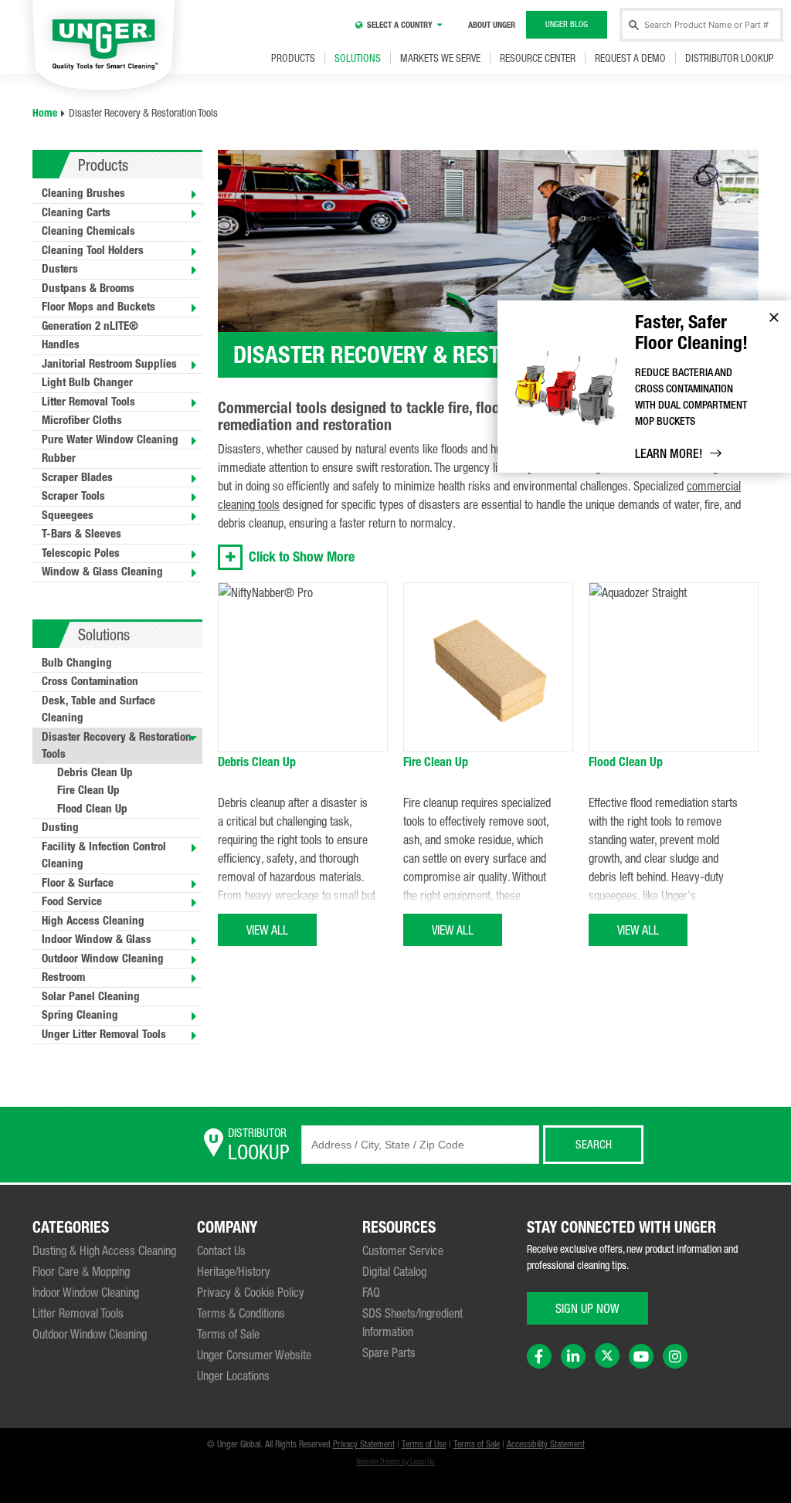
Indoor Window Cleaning (85, 1292)
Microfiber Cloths (82, 420)
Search (593, 1144)
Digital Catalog (394, 1271)
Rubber (59, 458)
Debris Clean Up (95, 772)
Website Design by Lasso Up (395, 1461)
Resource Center (537, 58)
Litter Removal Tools (88, 402)
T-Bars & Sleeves (81, 534)
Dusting (60, 827)
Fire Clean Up (88, 790)
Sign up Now (587, 1308)
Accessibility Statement (546, 1444)
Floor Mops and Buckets (98, 307)
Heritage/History (233, 1271)
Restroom (63, 977)
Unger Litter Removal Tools (104, 1034)
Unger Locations (233, 1376)
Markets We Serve (440, 58)
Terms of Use (424, 1444)
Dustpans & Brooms (88, 288)
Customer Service (402, 1250)
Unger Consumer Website (254, 1355)
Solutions (357, 58)
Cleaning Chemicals (88, 231)
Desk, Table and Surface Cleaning (98, 709)
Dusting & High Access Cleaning (104, 1250)
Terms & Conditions (241, 1313)
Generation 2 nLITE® (90, 326)
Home (44, 113)
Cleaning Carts (76, 212)
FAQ (371, 1292)
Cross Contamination (90, 681)
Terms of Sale (228, 1334)
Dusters (60, 269)
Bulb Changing (77, 663)
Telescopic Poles (81, 553)
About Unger (491, 25)
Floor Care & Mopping (81, 1271)
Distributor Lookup (729, 58)
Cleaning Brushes (83, 193)
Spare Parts (389, 1352)
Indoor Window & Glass (96, 939)
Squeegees (67, 515)
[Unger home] (103, 46)
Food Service (72, 901)
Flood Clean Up (92, 809)
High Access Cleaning (93, 921)
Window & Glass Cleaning (102, 571)
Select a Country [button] (400, 25)
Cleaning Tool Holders (93, 250)
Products (293, 58)
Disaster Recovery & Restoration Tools (117, 746)
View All (267, 930)
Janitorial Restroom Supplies (109, 364)
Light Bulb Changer (87, 382)
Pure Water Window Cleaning (110, 439)
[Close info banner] (774, 317)
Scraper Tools (73, 496)
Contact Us (221, 1250)
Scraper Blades (77, 477)
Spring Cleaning (80, 1015)
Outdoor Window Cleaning (103, 958)
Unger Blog (566, 24)
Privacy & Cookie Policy (250, 1292)
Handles (61, 344)
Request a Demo (630, 58)
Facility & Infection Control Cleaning (104, 855)
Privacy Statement (364, 1444)
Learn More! (668, 453)
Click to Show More (302, 556)
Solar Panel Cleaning (91, 996)
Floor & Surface (78, 883)
